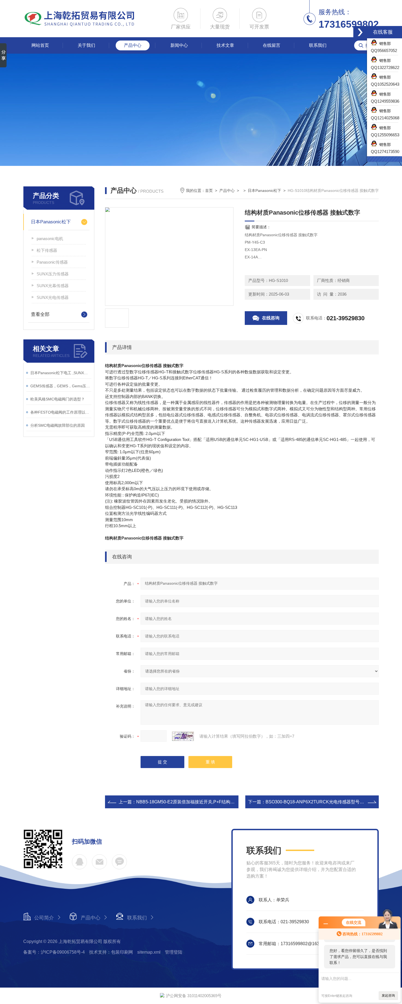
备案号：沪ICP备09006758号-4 (54, 952)
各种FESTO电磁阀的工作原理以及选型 (60, 412)
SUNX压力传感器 (53, 274)
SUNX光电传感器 (53, 297)
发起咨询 (388, 995)
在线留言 (271, 45)
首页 (209, 190)
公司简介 (44, 918)
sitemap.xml (149, 952)
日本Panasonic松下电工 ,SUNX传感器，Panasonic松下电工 (60, 373)
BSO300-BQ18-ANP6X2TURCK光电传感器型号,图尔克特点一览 (328, 802)
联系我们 (318, 45)
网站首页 (40, 45)
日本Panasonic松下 (51, 221)
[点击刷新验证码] (183, 736)
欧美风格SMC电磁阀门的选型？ (57, 399)
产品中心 (132, 45)
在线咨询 (270, 318)
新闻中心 (179, 45)
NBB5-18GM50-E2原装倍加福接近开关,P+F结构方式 (187, 802)
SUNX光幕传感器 (53, 285)
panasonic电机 (50, 238)
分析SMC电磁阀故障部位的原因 (57, 425)
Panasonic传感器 (52, 262)
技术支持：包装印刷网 (111, 952)
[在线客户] (360, 32)
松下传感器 (47, 250)
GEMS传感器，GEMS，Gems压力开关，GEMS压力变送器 (60, 386)
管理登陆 (173, 952)
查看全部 (40, 314)
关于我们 (86, 45)
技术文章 (225, 45)
